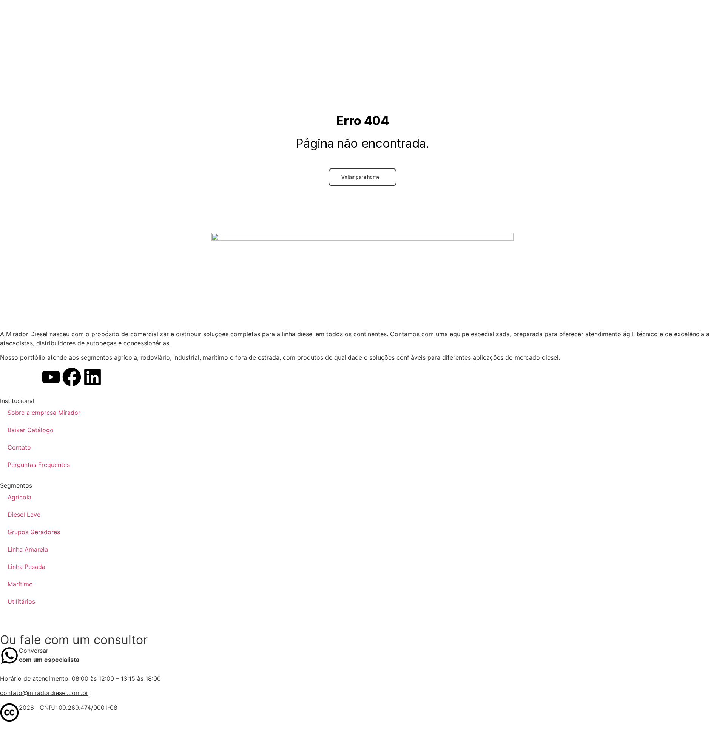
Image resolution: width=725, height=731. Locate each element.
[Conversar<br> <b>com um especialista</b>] (9, 655)
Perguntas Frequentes (39, 464)
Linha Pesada (26, 566)
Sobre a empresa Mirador (44, 412)
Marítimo (20, 584)
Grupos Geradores (34, 532)
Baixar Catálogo (31, 430)
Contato (19, 447)
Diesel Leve (24, 514)
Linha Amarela (28, 549)
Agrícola (19, 497)
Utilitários (21, 601)
